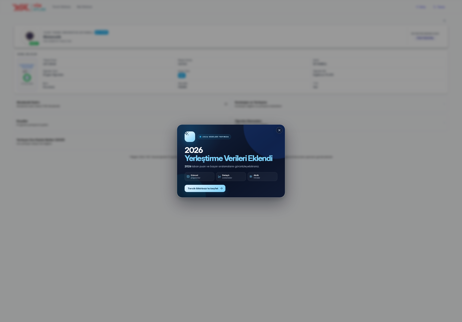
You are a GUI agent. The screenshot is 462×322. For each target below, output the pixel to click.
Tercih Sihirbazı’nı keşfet (203, 188)
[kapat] (279, 130)
